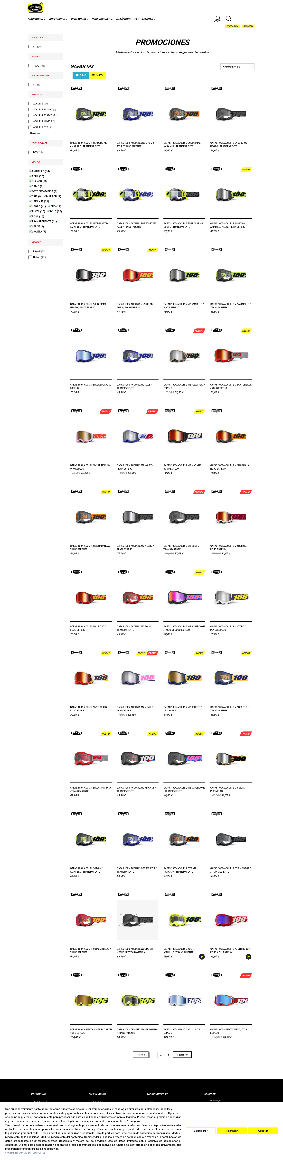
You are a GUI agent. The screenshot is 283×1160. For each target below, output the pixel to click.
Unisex (40, 257)
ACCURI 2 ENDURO (44, 109)
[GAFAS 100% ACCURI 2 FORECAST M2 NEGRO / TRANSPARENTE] (184, 194)
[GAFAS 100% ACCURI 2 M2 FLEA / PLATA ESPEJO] (184, 355)
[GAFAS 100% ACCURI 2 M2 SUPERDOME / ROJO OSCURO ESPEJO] (184, 597)
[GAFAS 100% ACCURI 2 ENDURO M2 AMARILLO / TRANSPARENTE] (91, 114)
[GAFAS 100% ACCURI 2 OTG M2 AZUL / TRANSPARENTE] (138, 839)
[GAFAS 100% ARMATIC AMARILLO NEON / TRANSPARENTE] (138, 1000)
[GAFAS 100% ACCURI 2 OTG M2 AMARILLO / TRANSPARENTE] (91, 839)
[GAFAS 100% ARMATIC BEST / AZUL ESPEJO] (231, 1000)
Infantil (39, 251)
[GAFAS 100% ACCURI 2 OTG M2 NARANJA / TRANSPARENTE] (184, 839)
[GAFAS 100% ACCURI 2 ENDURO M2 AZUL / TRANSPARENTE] (138, 114)
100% (39, 65)
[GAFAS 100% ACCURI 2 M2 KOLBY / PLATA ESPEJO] (138, 436)
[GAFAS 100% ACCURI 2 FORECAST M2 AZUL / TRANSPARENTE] (138, 194)
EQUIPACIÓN (232, 26)
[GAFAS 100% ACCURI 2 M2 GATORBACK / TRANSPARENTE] (91, 758)
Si (37, 46)
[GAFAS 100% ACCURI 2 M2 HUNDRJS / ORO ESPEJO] (91, 436)
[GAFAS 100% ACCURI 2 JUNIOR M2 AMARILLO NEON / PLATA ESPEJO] (231, 194)
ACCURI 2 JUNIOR (44, 121)
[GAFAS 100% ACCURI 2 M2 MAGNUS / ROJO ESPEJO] (184, 436)
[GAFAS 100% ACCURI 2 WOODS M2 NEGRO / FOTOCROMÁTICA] (138, 920)
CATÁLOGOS (123, 19)
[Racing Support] (36, 8)
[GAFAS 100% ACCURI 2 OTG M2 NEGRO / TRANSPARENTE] (231, 839)
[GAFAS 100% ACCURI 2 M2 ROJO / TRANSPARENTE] (138, 597)
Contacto (96, 1101)
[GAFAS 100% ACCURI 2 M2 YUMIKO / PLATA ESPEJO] (138, 678)
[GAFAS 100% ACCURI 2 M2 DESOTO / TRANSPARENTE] (231, 678)
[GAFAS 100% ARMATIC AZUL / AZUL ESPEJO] (184, 1000)
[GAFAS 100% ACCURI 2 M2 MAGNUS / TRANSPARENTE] (138, 758)
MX (38, 152)
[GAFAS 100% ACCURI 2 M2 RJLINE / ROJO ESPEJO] (231, 517)
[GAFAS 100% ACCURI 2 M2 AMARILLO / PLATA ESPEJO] (184, 275)
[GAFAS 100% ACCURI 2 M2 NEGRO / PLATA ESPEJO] (138, 517)
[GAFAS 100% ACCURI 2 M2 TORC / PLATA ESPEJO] (231, 597)
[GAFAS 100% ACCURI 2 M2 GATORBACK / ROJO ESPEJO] (231, 355)
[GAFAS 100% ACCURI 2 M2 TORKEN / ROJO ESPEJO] (91, 678)
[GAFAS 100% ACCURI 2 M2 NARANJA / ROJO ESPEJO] (231, 436)
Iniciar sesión (220, 18)
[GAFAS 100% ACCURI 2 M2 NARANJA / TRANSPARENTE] (91, 517)
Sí (36, 84)
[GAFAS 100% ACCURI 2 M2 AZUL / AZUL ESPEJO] (91, 355)
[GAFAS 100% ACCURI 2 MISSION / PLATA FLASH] (231, 758)
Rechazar (232, 1130)
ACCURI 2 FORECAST (45, 115)
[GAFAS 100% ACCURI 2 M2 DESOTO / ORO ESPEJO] (184, 678)
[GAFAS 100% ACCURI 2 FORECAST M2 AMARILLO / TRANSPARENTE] (91, 194)
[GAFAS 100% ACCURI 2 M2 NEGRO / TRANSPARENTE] (184, 517)
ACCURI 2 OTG (42, 127)
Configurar (201, 1130)
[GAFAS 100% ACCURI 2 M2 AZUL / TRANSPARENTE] (138, 355)
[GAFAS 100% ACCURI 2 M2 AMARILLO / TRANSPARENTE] (231, 275)
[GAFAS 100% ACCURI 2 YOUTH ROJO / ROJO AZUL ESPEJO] (231, 920)
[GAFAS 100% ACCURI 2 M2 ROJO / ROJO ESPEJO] (91, 597)
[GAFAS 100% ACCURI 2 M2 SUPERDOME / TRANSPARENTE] (184, 758)
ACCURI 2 (40, 103)
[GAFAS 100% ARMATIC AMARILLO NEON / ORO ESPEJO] (91, 1000)
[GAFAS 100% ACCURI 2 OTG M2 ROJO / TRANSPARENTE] (91, 920)
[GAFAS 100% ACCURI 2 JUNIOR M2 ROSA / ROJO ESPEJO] (138, 275)
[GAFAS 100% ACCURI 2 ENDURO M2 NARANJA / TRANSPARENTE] (184, 114)
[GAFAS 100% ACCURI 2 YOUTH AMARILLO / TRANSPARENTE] (184, 920)
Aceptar (263, 1130)
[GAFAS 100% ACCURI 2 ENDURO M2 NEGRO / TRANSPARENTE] (231, 114)
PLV (136, 19)
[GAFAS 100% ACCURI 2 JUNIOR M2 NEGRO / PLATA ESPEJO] (91, 275)
